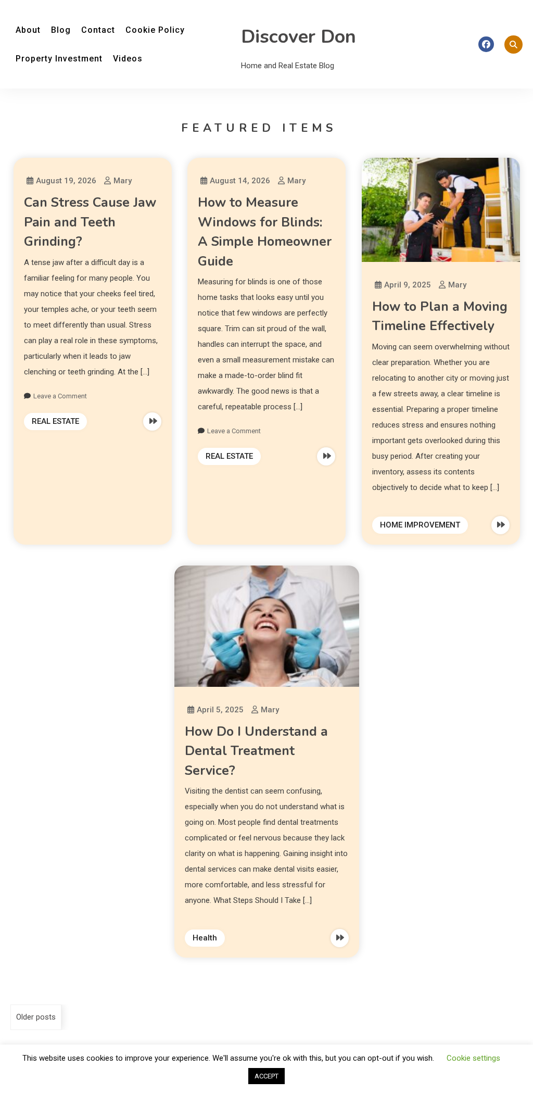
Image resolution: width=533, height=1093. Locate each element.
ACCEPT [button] (266, 1076)
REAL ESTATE (55, 421)
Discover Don (298, 36)
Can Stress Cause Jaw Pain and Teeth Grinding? (90, 222)
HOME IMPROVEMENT (420, 525)
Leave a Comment (60, 396)
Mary (122, 180)
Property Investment (59, 59)
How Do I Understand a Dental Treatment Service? (256, 751)
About (28, 30)
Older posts (36, 1017)
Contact (98, 30)
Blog (61, 30)
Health (205, 938)
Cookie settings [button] (473, 1058)
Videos (128, 59)
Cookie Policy (155, 30)
